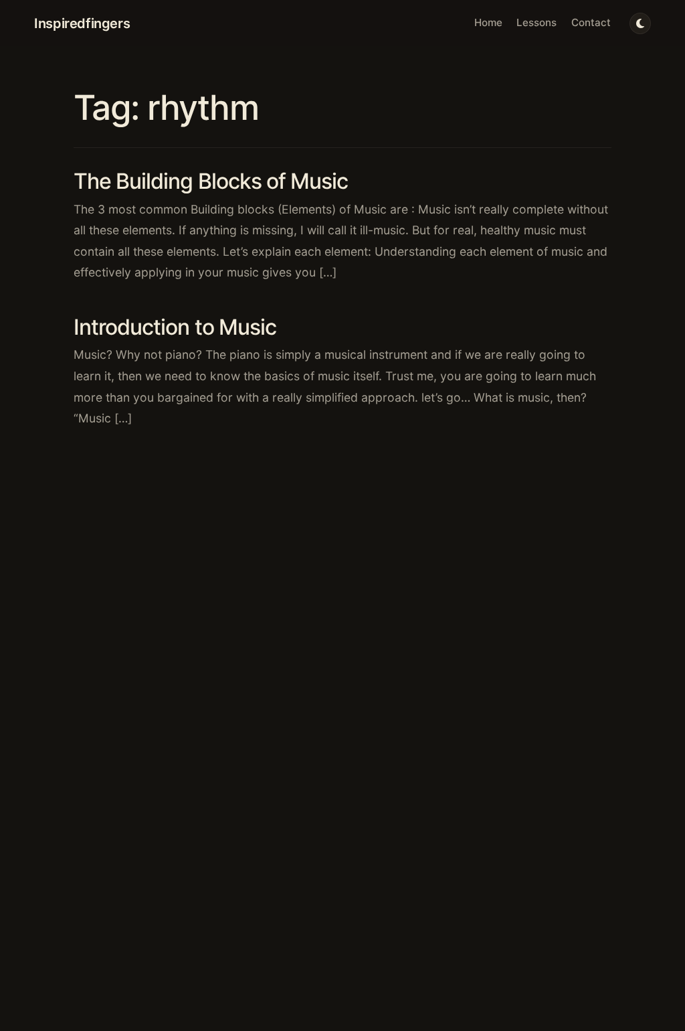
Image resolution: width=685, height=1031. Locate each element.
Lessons (536, 22)
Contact (591, 22)
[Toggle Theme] (640, 23)
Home (488, 22)
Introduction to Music (175, 327)
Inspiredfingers (82, 23)
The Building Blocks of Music (211, 181)
